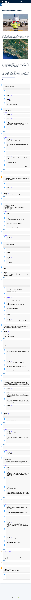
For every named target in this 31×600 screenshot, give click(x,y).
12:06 (11, 122)
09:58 (8, 331)
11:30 (8, 446)
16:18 (11, 537)
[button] (2, 12)
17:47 (11, 252)
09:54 (11, 237)
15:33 (11, 297)
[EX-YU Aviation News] (5, 2)
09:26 (8, 193)
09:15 (8, 171)
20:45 (11, 574)
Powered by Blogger (16, 597)
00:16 (11, 319)
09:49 (11, 187)
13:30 (11, 522)
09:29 (11, 183)
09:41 (8, 279)
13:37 (11, 156)
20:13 (6, 562)
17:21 (11, 467)
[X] (21, 1)
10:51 (8, 413)
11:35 (11, 431)
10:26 (11, 388)
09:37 (8, 243)
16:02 (11, 303)
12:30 (9, 99)
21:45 (11, 487)
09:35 (11, 114)
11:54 (11, 452)
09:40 (8, 272)
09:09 (8, 133)
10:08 (11, 118)
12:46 (11, 516)
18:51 (12, 551)
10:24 (8, 375)
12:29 (11, 506)
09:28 (8, 204)
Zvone (5, 562)
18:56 (11, 472)
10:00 (8, 340)
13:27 (11, 405)
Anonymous (8, 297)
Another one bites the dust (8, 551)
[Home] (1, 4)
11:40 (11, 95)
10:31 (11, 392)
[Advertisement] (15, 590)
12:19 (8, 499)
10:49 (11, 218)
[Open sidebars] (1, 7)
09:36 (8, 231)
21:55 (11, 257)
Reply (4, 106)
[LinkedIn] (24, 1)
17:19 (11, 361)
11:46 (11, 151)
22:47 (11, 314)
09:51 (8, 325)
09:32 (11, 213)
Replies (6, 88)
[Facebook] (20, 1)
